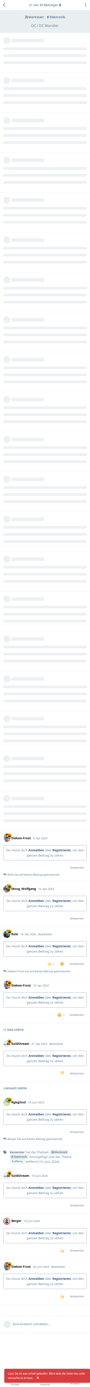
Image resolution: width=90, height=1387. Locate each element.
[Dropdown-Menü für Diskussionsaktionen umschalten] (85, 5)
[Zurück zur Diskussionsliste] (4, 5)
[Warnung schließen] (38, 1378)
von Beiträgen (43, 5)
